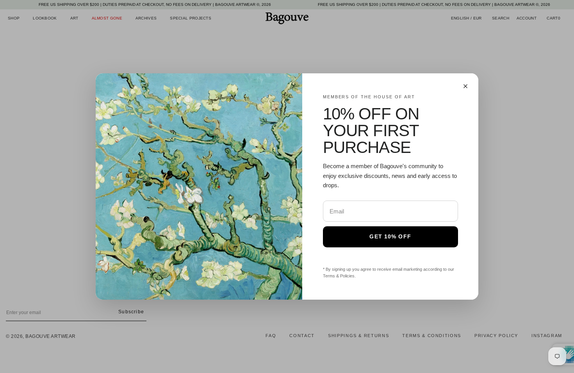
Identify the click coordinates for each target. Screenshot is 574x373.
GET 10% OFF (390, 236)
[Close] (465, 86)
